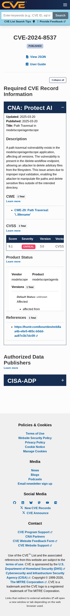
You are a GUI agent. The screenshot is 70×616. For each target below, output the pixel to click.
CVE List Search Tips (17, 21)
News (35, 470)
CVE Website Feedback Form (34, 541)
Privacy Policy (35, 442)
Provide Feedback (51, 21)
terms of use (14, 564)
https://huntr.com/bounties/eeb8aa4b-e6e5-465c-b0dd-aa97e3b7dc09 (37, 331)
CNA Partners (35, 536)
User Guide (37, 64)
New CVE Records (37, 508)
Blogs (35, 474)
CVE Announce (37, 513)
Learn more (13, 201)
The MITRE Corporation (27, 582)
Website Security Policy (35, 438)
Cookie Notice (35, 446)
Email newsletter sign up (35, 483)
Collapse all (58, 80)
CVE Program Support (34, 532)
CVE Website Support (34, 545)
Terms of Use (35, 433)
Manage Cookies (35, 451)
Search (60, 15)
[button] (65, 5)
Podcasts (35, 479)
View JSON (37, 56)
